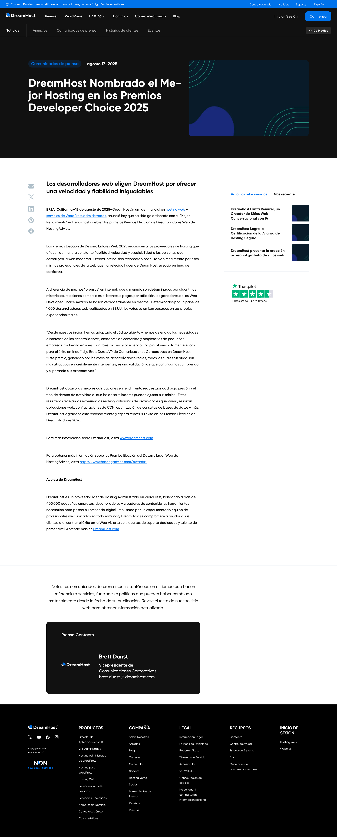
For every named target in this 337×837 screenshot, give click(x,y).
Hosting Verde (138, 777)
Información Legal (191, 737)
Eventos (154, 30)
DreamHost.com (106, 529)
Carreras (134, 757)
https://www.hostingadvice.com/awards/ (113, 462)
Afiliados (134, 743)
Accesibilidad (187, 764)
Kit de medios (318, 30)
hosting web (175, 209)
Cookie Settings (193, 780)
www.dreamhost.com (136, 438)
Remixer (51, 16)
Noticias (284, 4)
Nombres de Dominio (92, 804)
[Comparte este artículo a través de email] (31, 186)
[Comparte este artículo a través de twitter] (31, 197)
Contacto (236, 737)
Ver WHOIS (186, 771)
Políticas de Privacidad (193, 743)
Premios (134, 810)
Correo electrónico (150, 16)
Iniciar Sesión (286, 16)
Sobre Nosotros (139, 737)
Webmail (285, 748)
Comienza (318, 16)
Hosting (95, 16)
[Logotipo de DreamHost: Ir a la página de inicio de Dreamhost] (21, 16)
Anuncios (40, 30)
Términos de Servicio (192, 757)
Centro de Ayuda (261, 4)
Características (88, 818)
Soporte (301, 4)
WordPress (73, 16)
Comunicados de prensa (77, 30)
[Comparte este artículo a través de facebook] (31, 231)
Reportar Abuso (189, 750)
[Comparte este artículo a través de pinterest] (31, 220)
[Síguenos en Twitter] (31, 737)
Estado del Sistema (242, 750)
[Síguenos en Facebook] (49, 737)
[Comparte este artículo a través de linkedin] (31, 209)
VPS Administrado (90, 748)
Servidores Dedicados (93, 798)
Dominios (120, 16)
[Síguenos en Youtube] (40, 737)
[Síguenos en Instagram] (58, 737)
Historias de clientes (122, 30)
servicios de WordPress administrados (76, 216)
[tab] (249, 194)
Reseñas (134, 803)
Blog (176, 16)
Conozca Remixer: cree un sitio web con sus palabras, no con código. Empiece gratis (65, 4)
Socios (133, 784)
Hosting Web (87, 779)
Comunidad (136, 764)
